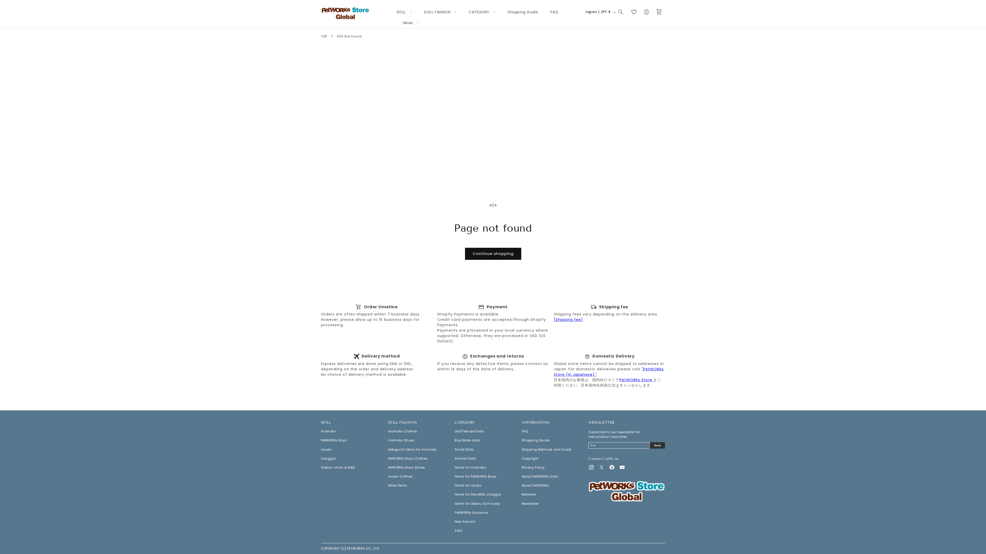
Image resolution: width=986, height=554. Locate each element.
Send (657, 445)
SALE (458, 530)
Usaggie (328, 458)
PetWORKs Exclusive (471, 512)
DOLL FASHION (402, 423)
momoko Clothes (402, 431)
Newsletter (530, 503)
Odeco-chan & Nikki (338, 467)
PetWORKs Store (637, 379)
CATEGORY (465, 423)
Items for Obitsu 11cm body (477, 503)
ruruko (326, 449)
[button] (404, 12)
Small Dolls (464, 449)
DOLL (326, 423)
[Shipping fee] (568, 319)
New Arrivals (465, 521)
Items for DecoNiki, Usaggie (478, 494)
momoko (328, 431)
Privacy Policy (533, 467)
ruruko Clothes (400, 476)
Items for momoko (470, 467)
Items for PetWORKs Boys (476, 476)
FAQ (525, 431)
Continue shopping (493, 253)
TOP (324, 36)
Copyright (530, 458)
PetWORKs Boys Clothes (408, 458)
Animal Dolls (465, 458)
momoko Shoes (401, 440)
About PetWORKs (535, 485)
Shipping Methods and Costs (547, 449)
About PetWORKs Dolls (540, 476)
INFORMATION (536, 423)
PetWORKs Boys (334, 440)
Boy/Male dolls (467, 440)
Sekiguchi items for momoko (412, 449)
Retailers (529, 494)
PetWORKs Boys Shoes (406, 467)
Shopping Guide (535, 440)
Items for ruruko (468, 485)
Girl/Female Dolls (469, 431)
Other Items (397, 485)
